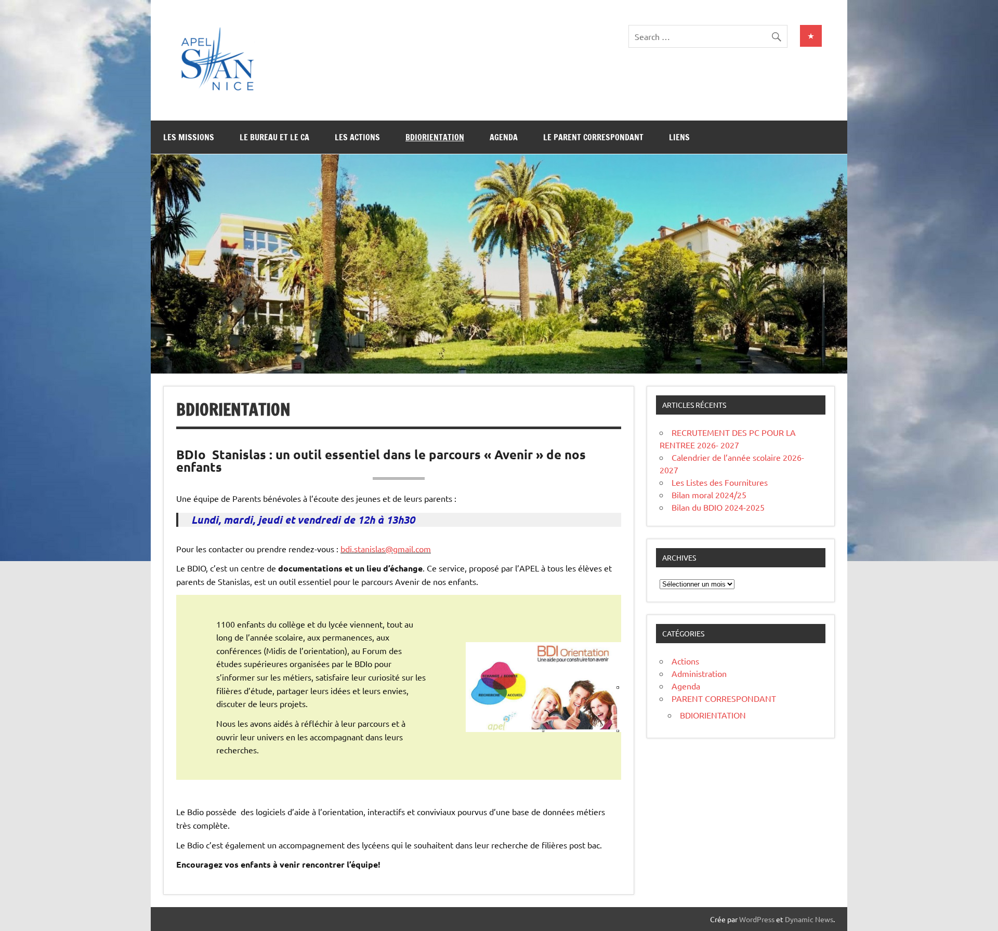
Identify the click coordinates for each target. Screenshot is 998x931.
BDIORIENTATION (713, 715)
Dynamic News (809, 919)
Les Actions (357, 137)
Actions (685, 661)
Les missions (188, 137)
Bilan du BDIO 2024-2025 (718, 507)
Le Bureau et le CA (274, 137)
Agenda (504, 137)
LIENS (679, 137)
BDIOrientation (434, 137)
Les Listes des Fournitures (720, 482)
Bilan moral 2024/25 (709, 494)
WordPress (756, 919)
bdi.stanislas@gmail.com (385, 548)
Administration (699, 673)
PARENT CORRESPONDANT (724, 698)
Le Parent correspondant (593, 137)
